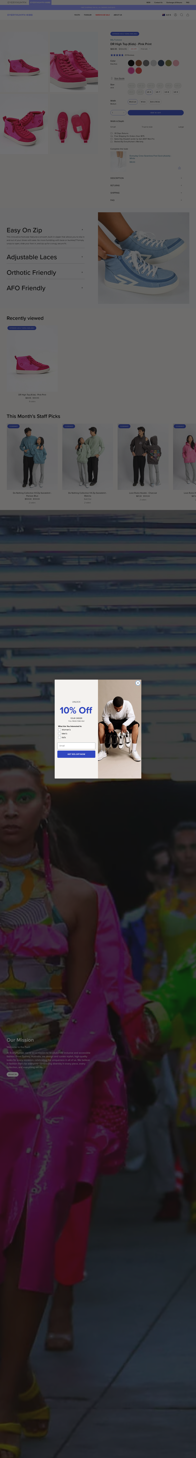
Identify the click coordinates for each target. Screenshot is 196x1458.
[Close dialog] (138, 683)
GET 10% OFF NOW (76, 754)
